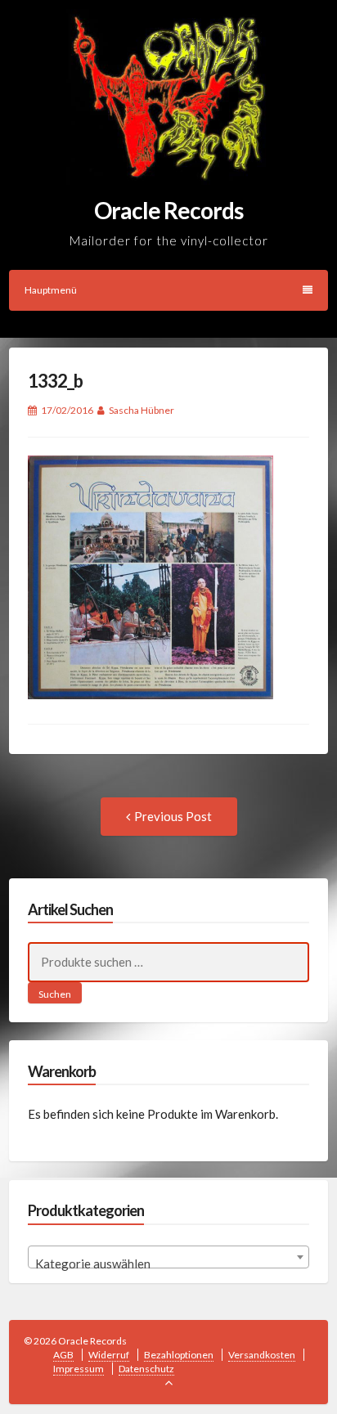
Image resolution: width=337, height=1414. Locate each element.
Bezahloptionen (178, 1355)
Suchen (54, 994)
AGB (63, 1355)
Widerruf (108, 1355)
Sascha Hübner (141, 410)
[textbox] (169, 1264)
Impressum (78, 1368)
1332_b (55, 381)
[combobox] (169, 1257)
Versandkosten (261, 1355)
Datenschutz (146, 1368)
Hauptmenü (51, 290)
